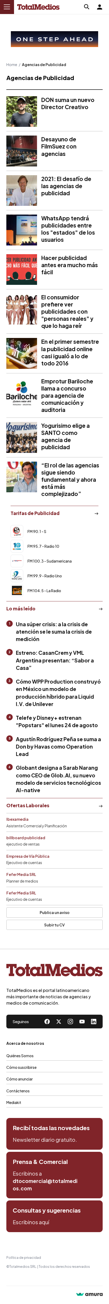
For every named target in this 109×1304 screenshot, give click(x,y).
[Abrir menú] (7, 7)
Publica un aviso (55, 912)
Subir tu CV (54, 924)
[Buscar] (86, 7)
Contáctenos (18, 1090)
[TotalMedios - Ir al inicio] (38, 7)
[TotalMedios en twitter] (58, 1021)
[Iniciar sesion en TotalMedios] (99, 7)
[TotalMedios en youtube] (82, 1021)
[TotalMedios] (54, 971)
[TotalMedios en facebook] (47, 1021)
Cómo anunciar (19, 1078)
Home (11, 64)
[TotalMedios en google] (70, 1021)
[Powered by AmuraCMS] (89, 1295)
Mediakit (13, 1102)
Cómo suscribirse (21, 1067)
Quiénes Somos (20, 1055)
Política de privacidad (23, 1258)
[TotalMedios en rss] (93, 1021)
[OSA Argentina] (54, 39)
